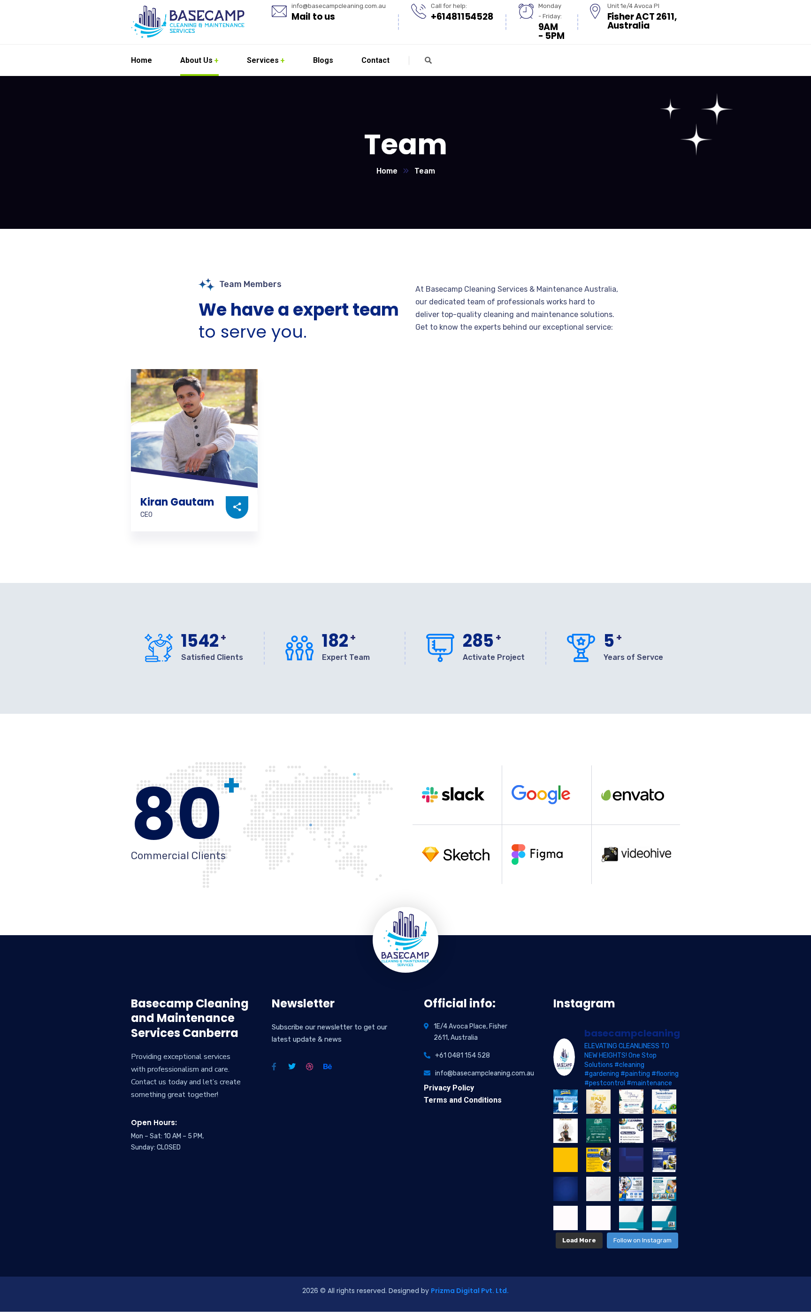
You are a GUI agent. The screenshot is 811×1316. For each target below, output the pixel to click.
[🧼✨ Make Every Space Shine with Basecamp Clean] (664, 1189)
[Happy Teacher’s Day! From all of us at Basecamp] (598, 1131)
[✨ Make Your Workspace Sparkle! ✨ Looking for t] (631, 1160)
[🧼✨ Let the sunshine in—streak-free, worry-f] (631, 1131)
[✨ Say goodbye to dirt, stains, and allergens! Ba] (565, 1160)
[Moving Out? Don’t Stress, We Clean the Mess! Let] (631, 1189)
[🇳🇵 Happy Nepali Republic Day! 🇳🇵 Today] (598, 1189)
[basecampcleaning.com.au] (188, 22)
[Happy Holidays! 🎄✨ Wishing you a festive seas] (631, 1101)
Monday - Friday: (550, 11)
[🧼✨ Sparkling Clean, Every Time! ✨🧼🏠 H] (631, 1218)
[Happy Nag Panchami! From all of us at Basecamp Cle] (565, 1131)
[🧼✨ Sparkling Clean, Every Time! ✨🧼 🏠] (664, 1218)
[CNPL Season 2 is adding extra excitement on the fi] (565, 1101)
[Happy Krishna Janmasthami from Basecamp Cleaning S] (664, 1101)
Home (387, 170)
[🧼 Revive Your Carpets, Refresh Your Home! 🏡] (565, 1189)
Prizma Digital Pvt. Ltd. (470, 1290)
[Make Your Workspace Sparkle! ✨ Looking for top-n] (664, 1160)
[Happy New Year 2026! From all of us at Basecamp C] (598, 1101)
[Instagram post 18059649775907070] (565, 1218)
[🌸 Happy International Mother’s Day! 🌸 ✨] (598, 1218)
